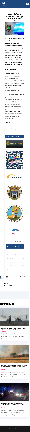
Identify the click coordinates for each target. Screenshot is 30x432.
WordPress (23, 428)
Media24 (7, 277)
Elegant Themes (11, 428)
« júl (7, 273)
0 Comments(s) (23, 284)
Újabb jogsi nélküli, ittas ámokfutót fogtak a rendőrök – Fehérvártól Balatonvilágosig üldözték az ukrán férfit (13, 405)
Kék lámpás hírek (9, 284)
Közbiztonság (8, 285)
